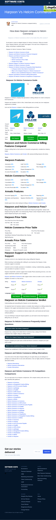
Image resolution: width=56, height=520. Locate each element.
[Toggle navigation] (49, 3)
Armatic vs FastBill (13, 425)
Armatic (25, 154)
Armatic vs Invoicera (13, 419)
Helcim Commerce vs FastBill (16, 406)
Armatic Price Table (17, 61)
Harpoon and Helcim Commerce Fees (19, 56)
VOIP (22, 482)
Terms (39, 501)
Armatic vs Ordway (13, 421)
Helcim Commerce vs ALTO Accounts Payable (20, 404)
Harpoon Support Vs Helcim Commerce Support (22, 63)
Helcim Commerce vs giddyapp (16, 410)
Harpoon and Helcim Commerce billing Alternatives (23, 74)
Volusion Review (25, 501)
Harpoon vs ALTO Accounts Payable (17, 386)
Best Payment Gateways (44, 473)
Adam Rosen (14, 21)
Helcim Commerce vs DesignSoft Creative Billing (21, 416)
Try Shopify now (49, 10)
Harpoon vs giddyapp (13, 388)
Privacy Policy (41, 499)
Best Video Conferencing (44, 476)
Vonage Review (25, 509)
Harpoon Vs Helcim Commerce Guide (19, 52)
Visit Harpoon (15, 138)
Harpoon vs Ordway (13, 395)
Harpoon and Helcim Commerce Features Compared (23, 54)
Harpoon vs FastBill (13, 390)
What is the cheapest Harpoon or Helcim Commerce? (26, 71)
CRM (22, 474)
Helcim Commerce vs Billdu (15, 417)
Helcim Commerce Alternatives (16, 365)
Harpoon (14, 107)
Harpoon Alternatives (13, 363)
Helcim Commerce (15, 154)
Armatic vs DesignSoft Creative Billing (18, 431)
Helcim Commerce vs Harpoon (16, 408)
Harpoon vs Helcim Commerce (16, 393)
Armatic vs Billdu (12, 434)
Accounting (24, 489)
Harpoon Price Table (17, 57)
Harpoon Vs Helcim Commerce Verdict (19, 65)
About (39, 496)
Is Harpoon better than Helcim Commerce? (23, 69)
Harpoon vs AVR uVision (14, 391)
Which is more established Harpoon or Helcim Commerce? (28, 72)
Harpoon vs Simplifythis (14, 397)
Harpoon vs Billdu (12, 399)
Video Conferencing (26, 479)
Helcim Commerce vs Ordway (16, 412)
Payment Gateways (26, 471)
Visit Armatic (42, 138)
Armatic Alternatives (13, 367)
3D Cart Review (25, 499)
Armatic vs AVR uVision (14, 427)
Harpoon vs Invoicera (13, 382)
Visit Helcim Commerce (30, 138)
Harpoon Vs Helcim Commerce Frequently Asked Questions (25, 67)
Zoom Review (24, 504)
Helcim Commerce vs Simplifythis (17, 414)
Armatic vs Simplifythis (14, 432)
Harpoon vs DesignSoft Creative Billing (18, 384)
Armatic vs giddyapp (13, 429)
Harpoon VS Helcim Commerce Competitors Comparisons (24, 76)
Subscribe (47, 451)
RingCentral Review (26, 507)
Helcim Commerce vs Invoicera (16, 401)
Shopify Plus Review (26, 496)
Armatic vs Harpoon (13, 436)
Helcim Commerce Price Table (20, 59)
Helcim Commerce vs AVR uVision (17, 403)
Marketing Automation (27, 476)
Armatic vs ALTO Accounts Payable (17, 423)
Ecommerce (24, 468)
